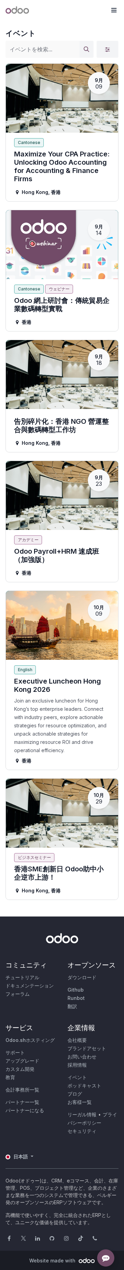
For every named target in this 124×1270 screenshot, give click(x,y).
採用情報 (77, 1065)
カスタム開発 (20, 1069)
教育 (10, 1077)
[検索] (86, 49)
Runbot (76, 998)
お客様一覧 (80, 1102)
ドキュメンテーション (30, 986)
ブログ (75, 1094)
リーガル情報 (82, 1114)
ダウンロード (82, 977)
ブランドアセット (87, 1048)
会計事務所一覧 (22, 1090)
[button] (113, 10)
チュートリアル (22, 977)
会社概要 (77, 1040)
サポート (15, 1052)
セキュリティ (82, 1131)
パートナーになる (25, 1110)
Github (76, 990)
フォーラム (18, 994)
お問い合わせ (82, 1056)
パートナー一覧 (22, 1102)
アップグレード (22, 1061)
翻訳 (72, 1006)
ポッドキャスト (84, 1085)
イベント (77, 1077)
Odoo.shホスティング (30, 1040)
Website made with (53, 1260)
